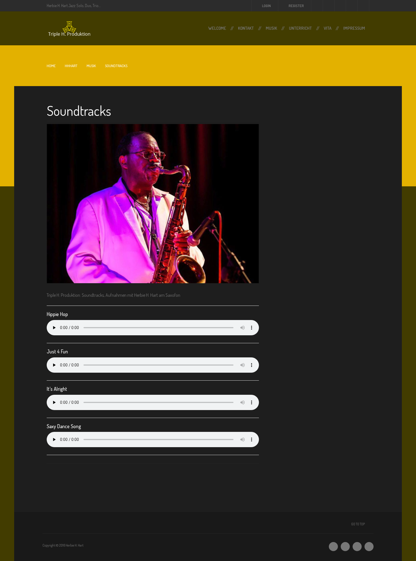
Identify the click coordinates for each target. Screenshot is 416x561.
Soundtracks (79, 110)
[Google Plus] (357, 546)
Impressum (354, 28)
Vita (327, 28)
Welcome (217, 28)
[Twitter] (333, 546)
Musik (271, 28)
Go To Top (358, 524)
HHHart (71, 65)
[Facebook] (345, 546)
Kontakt (246, 28)
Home (51, 65)
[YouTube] (369, 546)
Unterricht (300, 28)
